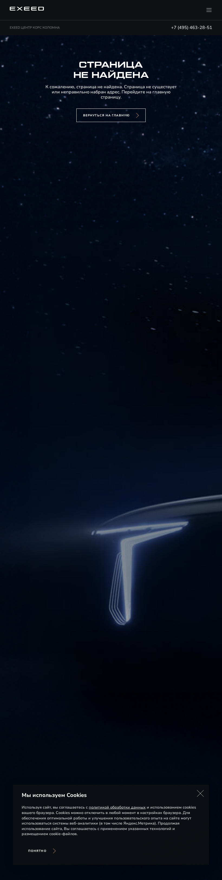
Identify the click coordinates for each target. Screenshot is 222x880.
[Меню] (209, 10)
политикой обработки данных (117, 807)
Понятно (37, 851)
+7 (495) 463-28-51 (191, 28)
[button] (200, 793)
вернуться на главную (106, 115)
